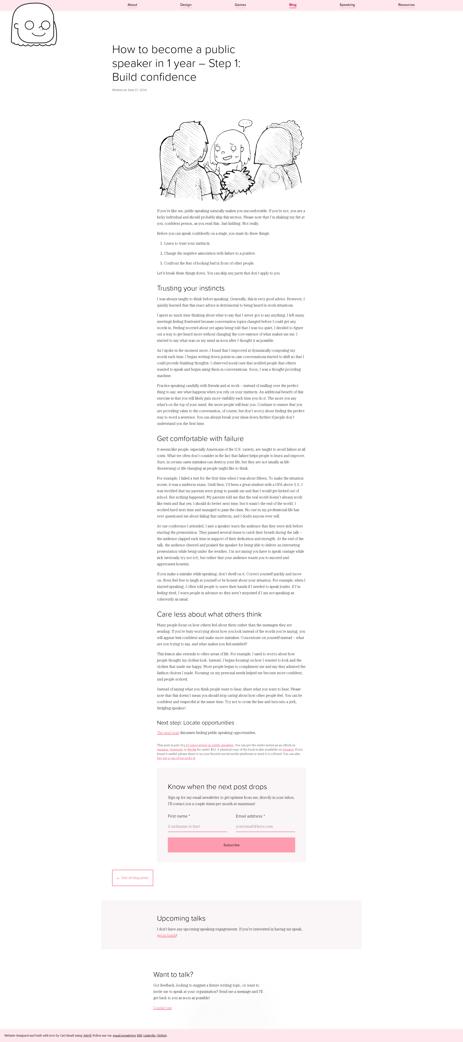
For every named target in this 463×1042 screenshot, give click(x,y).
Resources (406, 4)
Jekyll (87, 1035)
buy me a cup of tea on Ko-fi (176, 758)
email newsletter (124, 1035)
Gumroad (175, 749)
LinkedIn (149, 1035)
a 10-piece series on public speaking (208, 745)
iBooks (191, 749)
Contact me (162, 1007)
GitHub (162, 1035)
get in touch (166, 935)
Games (240, 4)
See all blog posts (134, 877)
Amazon (162, 749)
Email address (250, 816)
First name (179, 816)
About (132, 4)
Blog (293, 4)
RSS (139, 1035)
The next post (168, 732)
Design (186, 4)
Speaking (347, 4)
